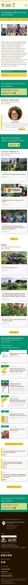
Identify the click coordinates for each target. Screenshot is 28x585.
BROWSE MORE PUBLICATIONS (13, 444)
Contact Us (4, 572)
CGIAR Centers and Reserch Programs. (10, 546)
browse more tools (13, 487)
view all (21, 129)
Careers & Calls (5, 569)
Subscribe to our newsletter (10, 91)
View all (13, 144)
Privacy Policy (4, 583)
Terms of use (12, 583)
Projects (3, 19)
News (22, 19)
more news (13, 332)
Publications (11, 19)
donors (23, 547)
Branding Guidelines (6, 576)
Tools (17, 19)
